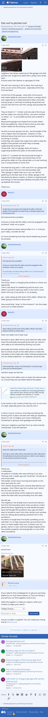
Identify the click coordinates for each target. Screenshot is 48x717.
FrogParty (9, 662)
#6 (46, 546)
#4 (46, 321)
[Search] (45, 2)
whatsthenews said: (9, 205)
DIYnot (5, 709)
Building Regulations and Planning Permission (31, 643)
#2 (46, 201)
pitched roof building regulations (12, 29)
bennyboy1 (9, 653)
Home (9, 714)
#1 (46, 45)
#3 (46, 253)
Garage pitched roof (15, 641)
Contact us (10, 712)
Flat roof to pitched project (18, 669)
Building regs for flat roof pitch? (20, 650)
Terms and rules (21, 712)
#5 (46, 442)
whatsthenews (8, 26)
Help (41, 712)
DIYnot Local (12, 622)
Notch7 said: (7, 257)
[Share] (42, 45)
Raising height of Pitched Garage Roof (23, 660)
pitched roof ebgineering (10, 32)
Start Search (34, 613)
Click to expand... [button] (24, 276)
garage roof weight (34, 26)
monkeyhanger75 (11, 684)
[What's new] (40, 2)
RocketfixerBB (10, 643)
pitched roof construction (33, 29)
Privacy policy (33, 712)
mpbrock (9, 672)
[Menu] (3, 2)
